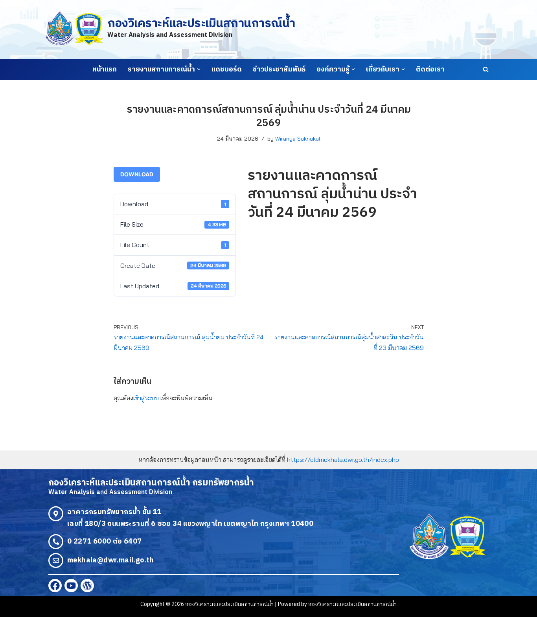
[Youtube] (71, 585)
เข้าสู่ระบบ (146, 398)
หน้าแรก (104, 69)
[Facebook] (55, 585)
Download (136, 174)
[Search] (486, 69)
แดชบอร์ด (226, 69)
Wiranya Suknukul (297, 138)
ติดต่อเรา (430, 69)
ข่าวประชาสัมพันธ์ (279, 69)
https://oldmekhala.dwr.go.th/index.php (343, 459)
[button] (198, 69)
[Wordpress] (87, 585)
